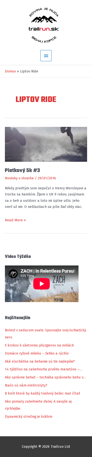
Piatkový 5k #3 (22, 170)
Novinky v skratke (19, 178)
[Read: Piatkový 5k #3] (46, 144)
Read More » (15, 220)
